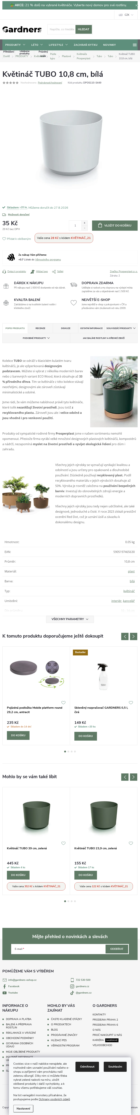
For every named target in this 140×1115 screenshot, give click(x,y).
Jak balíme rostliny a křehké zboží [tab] (104, 338)
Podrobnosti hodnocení (50, 82)
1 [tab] (65, 751)
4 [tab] (75, 751)
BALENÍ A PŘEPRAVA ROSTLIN (19, 1026)
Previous (125, 636)
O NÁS (97, 1030)
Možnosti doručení (19, 214)
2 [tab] (68, 751)
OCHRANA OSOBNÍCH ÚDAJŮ (19, 1045)
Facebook (14, 986)
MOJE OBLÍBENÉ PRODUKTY (23, 1052)
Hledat (83, 29)
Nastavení (23, 1109)
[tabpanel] (36, 696)
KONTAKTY (99, 1014)
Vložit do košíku (117, 226)
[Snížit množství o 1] (84, 228)
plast (131, 571)
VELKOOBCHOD (102, 1045)
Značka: (124, 271)
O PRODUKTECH (61, 1024)
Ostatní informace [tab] (91, 328)
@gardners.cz (84, 992)
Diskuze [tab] (65, 328)
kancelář (129, 601)
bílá (132, 581)
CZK (127, 15)
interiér (116, 601)
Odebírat (116, 949)
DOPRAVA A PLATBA (18, 1019)
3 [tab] (72, 751)
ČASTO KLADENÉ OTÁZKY (66, 1019)
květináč (129, 591)
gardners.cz (82, 986)
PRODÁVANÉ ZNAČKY (64, 1035)
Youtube (13, 992)
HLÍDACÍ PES (59, 1040)
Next (133, 636)
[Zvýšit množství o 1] (84, 223)
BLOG (54, 1029)
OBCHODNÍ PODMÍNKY (20, 1038)
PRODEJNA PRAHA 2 (105, 1019)
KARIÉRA (98, 1040)
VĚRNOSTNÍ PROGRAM (65, 1045)
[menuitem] (15, 45)
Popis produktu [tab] (15, 328)
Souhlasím (115, 1067)
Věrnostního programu (48, 259)
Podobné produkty (34, 338)
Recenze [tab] (40, 328)
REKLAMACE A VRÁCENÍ (21, 1033)
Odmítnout (87, 1067)
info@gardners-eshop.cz (22, 980)
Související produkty (119, 328)
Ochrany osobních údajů (54, 1099)
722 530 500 (83, 980)
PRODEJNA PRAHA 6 (105, 1025)
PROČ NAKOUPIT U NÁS (107, 1035)
